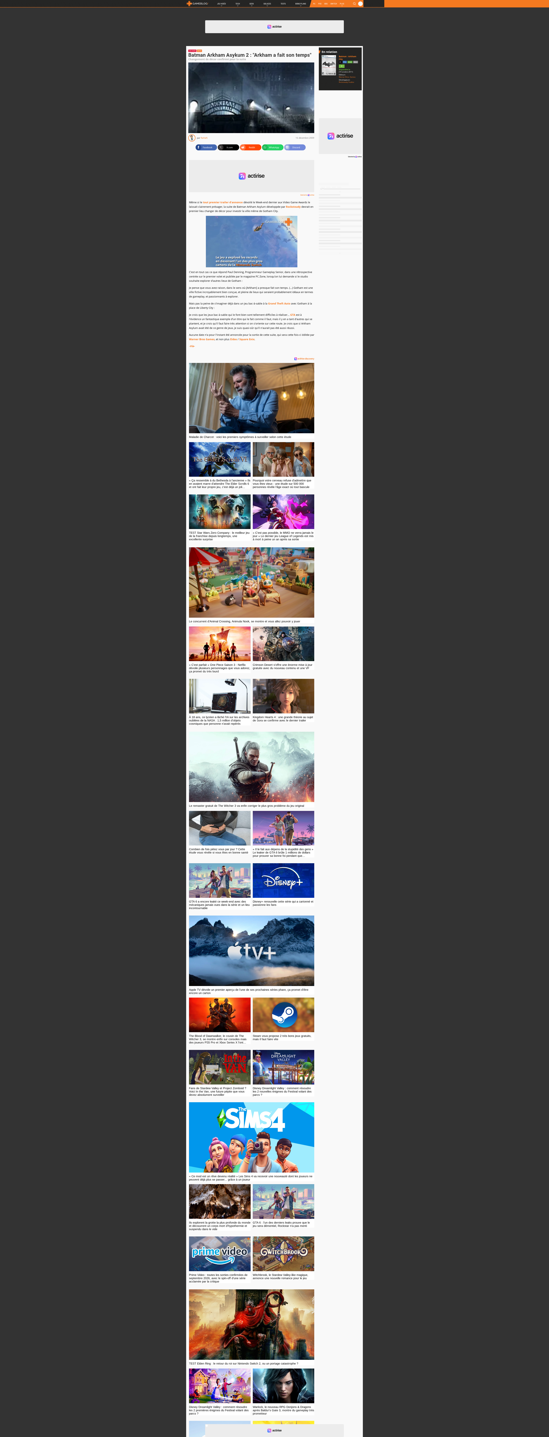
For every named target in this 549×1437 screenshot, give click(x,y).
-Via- (192, 346)
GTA (292, 314)
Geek (251, 4)
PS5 (319, 4)
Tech (237, 4)
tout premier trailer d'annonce (223, 202)
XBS (326, 4)
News (199, 51)
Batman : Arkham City (347, 57)
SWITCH (333, 4)
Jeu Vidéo (221, 4)
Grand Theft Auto (279, 303)
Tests (283, 4)
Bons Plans (300, 4)
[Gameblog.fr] (197, 3)
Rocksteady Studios (346, 82)
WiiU (355, 62)
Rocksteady (293, 206)
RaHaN (204, 137)
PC (314, 4)
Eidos (233, 339)
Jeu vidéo (192, 51)
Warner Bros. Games (347, 77)
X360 (350, 62)
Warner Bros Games (202, 339)
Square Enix (246, 339)
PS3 (344, 62)
